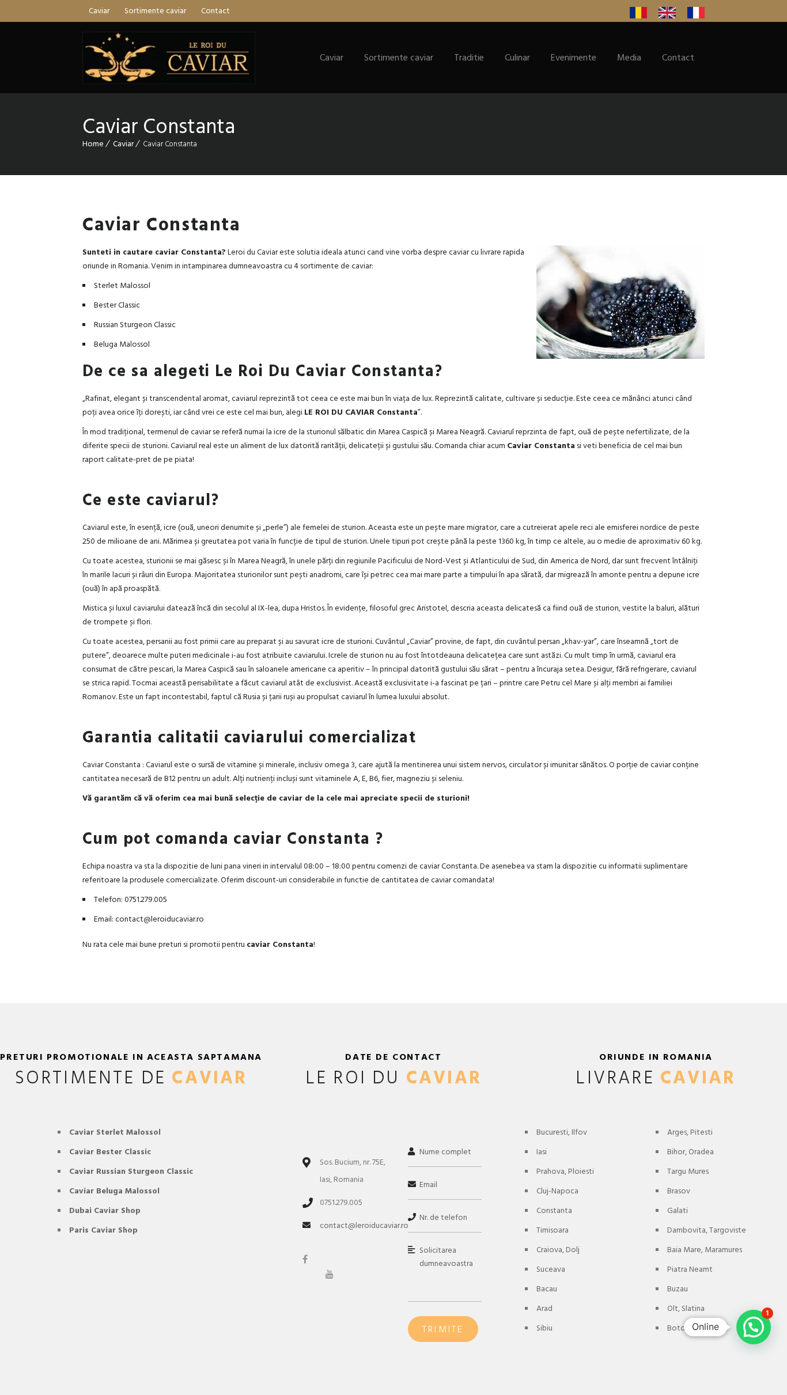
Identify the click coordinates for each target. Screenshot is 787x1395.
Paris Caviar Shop (103, 1230)
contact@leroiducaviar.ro (364, 1225)
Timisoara (552, 1230)
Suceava (550, 1269)
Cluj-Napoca (557, 1190)
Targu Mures (688, 1171)
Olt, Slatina (686, 1308)
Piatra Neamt (690, 1269)
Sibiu (544, 1328)
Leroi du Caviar (253, 252)
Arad (544, 1308)
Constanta (554, 1210)
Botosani (682, 1328)
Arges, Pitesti (690, 1132)
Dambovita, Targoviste (706, 1230)
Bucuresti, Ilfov (561, 1132)
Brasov (678, 1190)
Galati (677, 1210)
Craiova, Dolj (558, 1249)
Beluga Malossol (122, 344)
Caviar (123, 143)
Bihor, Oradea (690, 1151)
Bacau (546, 1288)
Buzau (677, 1288)
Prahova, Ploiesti (565, 1171)
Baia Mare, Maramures (704, 1249)
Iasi (541, 1151)
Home (93, 143)
